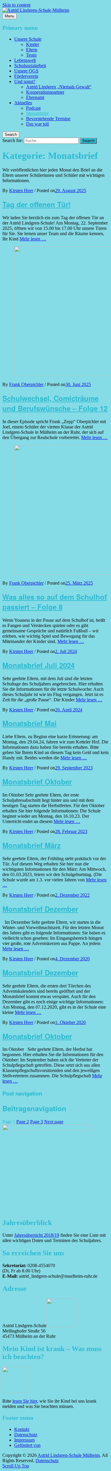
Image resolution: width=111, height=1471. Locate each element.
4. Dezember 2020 (72, 958)
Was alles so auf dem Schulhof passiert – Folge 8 (54, 602)
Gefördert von (27, 1445)
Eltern (31, 49)
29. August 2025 (70, 190)
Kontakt (21, 1429)
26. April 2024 (68, 709)
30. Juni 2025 (78, 384)
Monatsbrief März (31, 845)
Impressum (24, 1439)
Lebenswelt (25, 60)
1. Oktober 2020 (70, 1022)
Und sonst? (24, 81)
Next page (53, 1121)
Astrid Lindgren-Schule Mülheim (69, 1455)
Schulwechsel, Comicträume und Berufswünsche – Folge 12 (54, 403)
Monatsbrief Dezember (40, 909)
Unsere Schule (27, 39)
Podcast (33, 108)
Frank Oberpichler (26, 384)
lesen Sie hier (24, 1401)
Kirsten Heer (21, 190)
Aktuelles (23, 102)
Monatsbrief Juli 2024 (38, 665)
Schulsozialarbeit (30, 65)
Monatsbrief (37, 113)
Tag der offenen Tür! (36, 204)
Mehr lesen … (33, 238)
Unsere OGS (26, 70)
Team (31, 54)
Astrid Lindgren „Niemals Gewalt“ (58, 86)
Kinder (32, 44)
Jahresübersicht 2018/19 (36, 1235)
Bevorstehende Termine (48, 118)
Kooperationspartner (45, 92)
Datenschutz (25, 1434)
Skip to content (16, 4)
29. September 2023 (74, 767)
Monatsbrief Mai (29, 723)
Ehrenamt (35, 97)
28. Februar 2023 (71, 831)
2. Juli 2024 (66, 651)
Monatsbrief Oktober (37, 781)
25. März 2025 (79, 583)
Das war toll (37, 123)
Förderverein (26, 76)
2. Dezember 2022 (72, 895)
